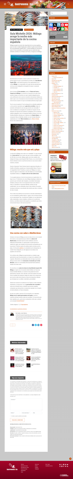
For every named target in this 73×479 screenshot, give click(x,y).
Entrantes (55, 116)
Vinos (55, 92)
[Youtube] (67, 464)
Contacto (36, 467)
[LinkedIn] (64, 464)
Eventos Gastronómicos (56, 93)
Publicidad (37, 469)
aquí (13, 437)
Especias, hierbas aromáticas (59, 118)
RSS (66, 29)
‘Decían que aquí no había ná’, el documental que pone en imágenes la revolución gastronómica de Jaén (36, 351)
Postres (55, 124)
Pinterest (62, 25)
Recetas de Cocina (55, 110)
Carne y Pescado (57, 113)
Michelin (25, 309)
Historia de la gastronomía (56, 96)
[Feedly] (65, 466)
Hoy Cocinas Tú (54, 97)
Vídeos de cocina (55, 147)
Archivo (36, 465)
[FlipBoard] (62, 466)
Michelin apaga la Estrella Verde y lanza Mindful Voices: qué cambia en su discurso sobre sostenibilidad (19, 351)
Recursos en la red (55, 132)
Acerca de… (37, 464)
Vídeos (53, 145)
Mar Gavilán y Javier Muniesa (16, 29)
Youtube (66, 25)
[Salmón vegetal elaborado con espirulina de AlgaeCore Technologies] (41, 15)
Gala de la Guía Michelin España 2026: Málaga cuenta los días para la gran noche (36, 359)
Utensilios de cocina (55, 144)
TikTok (59, 29)
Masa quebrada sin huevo (59, 188)
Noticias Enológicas (57, 90)
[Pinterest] (65, 464)
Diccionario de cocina (55, 80)
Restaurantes (54, 134)
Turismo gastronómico (56, 142)
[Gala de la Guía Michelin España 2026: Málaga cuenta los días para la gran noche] (28, 358)
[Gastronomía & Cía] (20, 4)
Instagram (51, 29)
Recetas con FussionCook (58, 125)
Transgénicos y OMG (55, 140)
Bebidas (53, 76)
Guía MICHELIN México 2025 (35, 365)
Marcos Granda (35, 119)
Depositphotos (24, 304)
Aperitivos (55, 112)
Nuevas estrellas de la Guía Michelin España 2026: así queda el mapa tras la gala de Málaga (19, 359)
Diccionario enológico (57, 86)
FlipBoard (55, 29)
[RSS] (67, 466)
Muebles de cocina (55, 103)
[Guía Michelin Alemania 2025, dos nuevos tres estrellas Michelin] (12, 365)
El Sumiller (55, 87)
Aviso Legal (47, 464)
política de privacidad (22, 416)
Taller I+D (53, 135)
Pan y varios (56, 119)
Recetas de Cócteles (57, 77)
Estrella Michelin (20, 301)
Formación (54, 94)
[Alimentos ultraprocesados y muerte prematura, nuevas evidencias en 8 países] (44, 15)
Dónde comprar (54, 81)
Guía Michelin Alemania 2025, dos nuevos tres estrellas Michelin (19, 365)
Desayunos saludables (57, 115)
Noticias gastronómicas (29, 29)
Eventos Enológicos (57, 89)
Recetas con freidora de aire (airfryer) (58, 108)
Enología (53, 83)
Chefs (53, 79)
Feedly (62, 29)
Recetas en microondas (58, 128)
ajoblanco (21, 248)
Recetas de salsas (57, 127)
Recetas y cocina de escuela (57, 131)
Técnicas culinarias (55, 137)
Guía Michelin (20, 309)
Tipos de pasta (56, 102)
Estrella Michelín (13, 309)
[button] (5, 4)
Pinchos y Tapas (56, 121)
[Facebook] (60, 464)
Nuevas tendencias (55, 106)
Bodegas (55, 84)
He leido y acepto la (18, 416)
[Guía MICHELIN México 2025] (28, 365)
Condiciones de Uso (49, 465)
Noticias (22, 464)
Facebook (51, 25)
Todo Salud (54, 138)
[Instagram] (60, 466)
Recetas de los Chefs (55, 129)
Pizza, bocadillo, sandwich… (58, 122)
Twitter (55, 25)
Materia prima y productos (56, 100)
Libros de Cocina (55, 99)
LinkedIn (59, 25)
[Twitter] (62, 464)
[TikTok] (64, 466)
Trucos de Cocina (55, 141)
